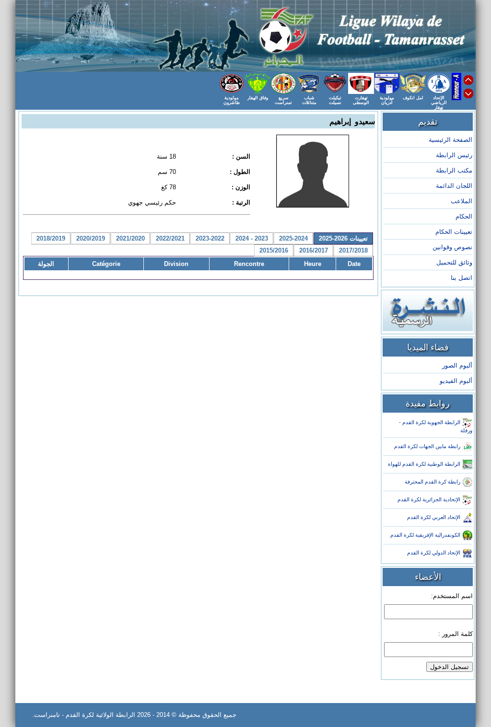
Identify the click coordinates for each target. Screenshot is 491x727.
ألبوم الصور (457, 365)
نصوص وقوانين (452, 247)
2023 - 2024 (251, 238)
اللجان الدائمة (454, 185)
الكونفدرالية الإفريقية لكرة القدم (425, 535)
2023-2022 (210, 238)
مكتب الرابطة (454, 170)
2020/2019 (90, 238)
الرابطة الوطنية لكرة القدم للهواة (424, 464)
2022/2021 (170, 238)
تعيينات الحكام (453, 231)
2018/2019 (50, 238)
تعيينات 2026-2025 (343, 238)
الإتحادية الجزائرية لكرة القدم (428, 499)
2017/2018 (353, 250)
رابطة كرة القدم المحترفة (432, 482)
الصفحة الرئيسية (450, 139)
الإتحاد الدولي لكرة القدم (433, 552)
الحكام (464, 216)
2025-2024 (293, 238)
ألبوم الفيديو (456, 380)
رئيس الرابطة (454, 155)
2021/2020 (130, 238)
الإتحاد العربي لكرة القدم (433, 517)
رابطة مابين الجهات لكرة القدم (427, 446)
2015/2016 (273, 250)
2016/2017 (313, 250)
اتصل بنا (461, 277)
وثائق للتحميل (454, 262)
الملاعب (461, 201)
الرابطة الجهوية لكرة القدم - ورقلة (435, 426)
